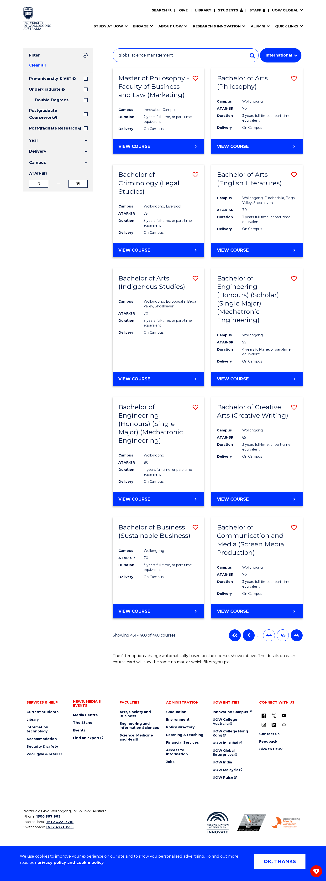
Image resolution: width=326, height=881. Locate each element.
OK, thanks (280, 861)
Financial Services (182, 743)
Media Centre (85, 715)
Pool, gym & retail (42, 754)
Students (228, 10)
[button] (195, 78)
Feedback (268, 742)
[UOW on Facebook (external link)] (263, 715)
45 (282, 635)
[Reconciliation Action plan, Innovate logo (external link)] (217, 822)
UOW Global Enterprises (224, 753)
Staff (255, 10)
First (235, 635)
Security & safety (42, 747)
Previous (249, 635)
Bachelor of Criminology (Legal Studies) (148, 183)
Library (203, 10)
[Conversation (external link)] (283, 724)
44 (269, 635)
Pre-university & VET (50, 78)
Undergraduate (45, 89)
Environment (177, 720)
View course (134, 146)
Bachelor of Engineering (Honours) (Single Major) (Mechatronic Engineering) (150, 423)
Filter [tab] (34, 55)
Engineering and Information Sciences (139, 726)
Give (183, 10)
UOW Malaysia (225, 770)
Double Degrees (51, 100)
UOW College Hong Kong (230, 733)
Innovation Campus (230, 712)
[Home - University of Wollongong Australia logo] (37, 18)
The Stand (82, 723)
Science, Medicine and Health (136, 737)
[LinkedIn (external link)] (273, 724)
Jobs (170, 762)
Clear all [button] (37, 65)
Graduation (176, 712)
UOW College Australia (225, 722)
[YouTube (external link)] (283, 715)
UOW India (222, 762)
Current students (42, 712)
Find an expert (86, 738)
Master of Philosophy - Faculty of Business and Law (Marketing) (153, 86)
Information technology (37, 729)
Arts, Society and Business (135, 714)
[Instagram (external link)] (263, 724)
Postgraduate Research (53, 128)
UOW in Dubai (225, 743)
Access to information (177, 752)
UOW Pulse (223, 778)
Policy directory (180, 727)
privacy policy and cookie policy (70, 862)
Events (79, 730)
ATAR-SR (38, 173)
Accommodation (41, 739)
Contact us (269, 734)
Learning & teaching (184, 735)
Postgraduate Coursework (41, 114)
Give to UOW (271, 749)
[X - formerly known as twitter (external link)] (273, 715)
